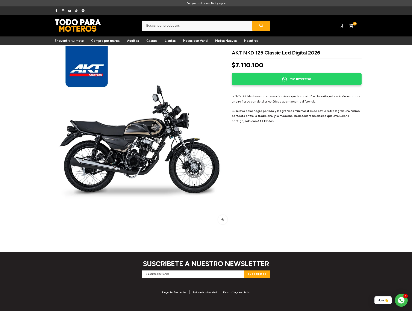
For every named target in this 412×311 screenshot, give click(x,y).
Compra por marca (105, 41)
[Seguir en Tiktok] (76, 10)
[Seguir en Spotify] (83, 10)
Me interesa (300, 79)
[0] (350, 25)
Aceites (133, 41)
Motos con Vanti (195, 41)
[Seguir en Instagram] (63, 10)
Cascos (151, 41)
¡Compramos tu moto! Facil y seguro (206, 3)
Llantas (170, 41)
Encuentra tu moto (69, 41)
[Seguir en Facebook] (56, 10)
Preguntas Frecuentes (174, 292)
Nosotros (251, 41)
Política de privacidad (205, 292)
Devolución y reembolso (236, 292)
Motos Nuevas (226, 41)
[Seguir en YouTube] (69, 10)
